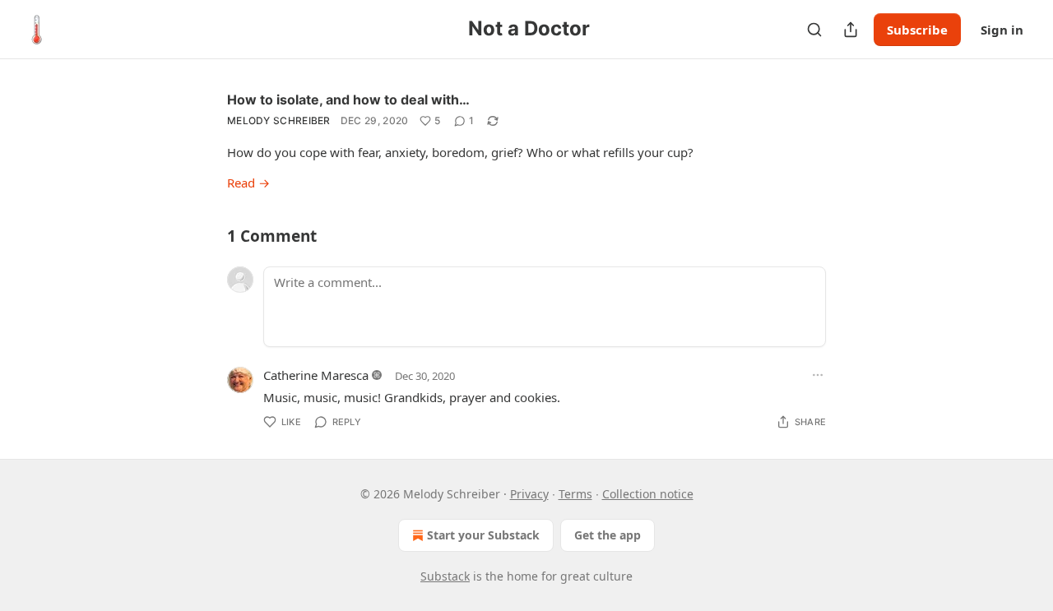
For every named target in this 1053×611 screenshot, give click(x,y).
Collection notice (647, 494)
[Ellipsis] (818, 375)
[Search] (814, 29)
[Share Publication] (850, 29)
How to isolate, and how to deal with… (348, 99)
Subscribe (917, 29)
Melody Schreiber (279, 120)
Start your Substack (483, 535)
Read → (248, 182)
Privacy (529, 494)
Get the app (607, 535)
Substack (445, 576)
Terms (575, 494)
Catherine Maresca (316, 375)
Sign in (1002, 29)
